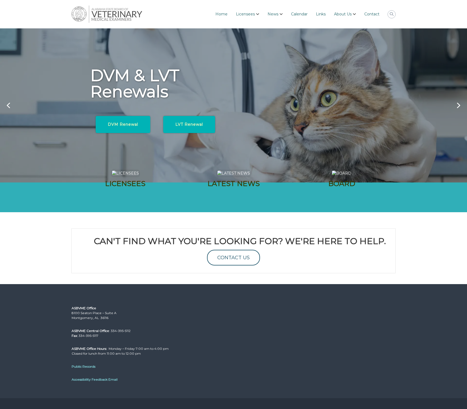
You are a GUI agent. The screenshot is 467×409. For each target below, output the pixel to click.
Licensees (245, 14)
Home (221, 14)
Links (321, 14)
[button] (8, 105)
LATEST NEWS (234, 183)
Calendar (299, 14)
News (273, 14)
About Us (343, 14)
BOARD (341, 183)
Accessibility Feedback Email (95, 379)
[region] (233, 105)
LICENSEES (125, 183)
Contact (371, 14)
